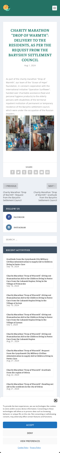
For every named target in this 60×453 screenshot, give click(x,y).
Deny (30, 433)
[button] (55, 400)
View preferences (30, 441)
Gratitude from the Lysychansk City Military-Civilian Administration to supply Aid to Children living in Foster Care (30, 262)
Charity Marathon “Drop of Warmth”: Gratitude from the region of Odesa (29, 371)
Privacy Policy (35, 447)
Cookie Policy (23, 447)
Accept (30, 425)
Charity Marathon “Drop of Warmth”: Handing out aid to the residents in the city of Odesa (30, 385)
